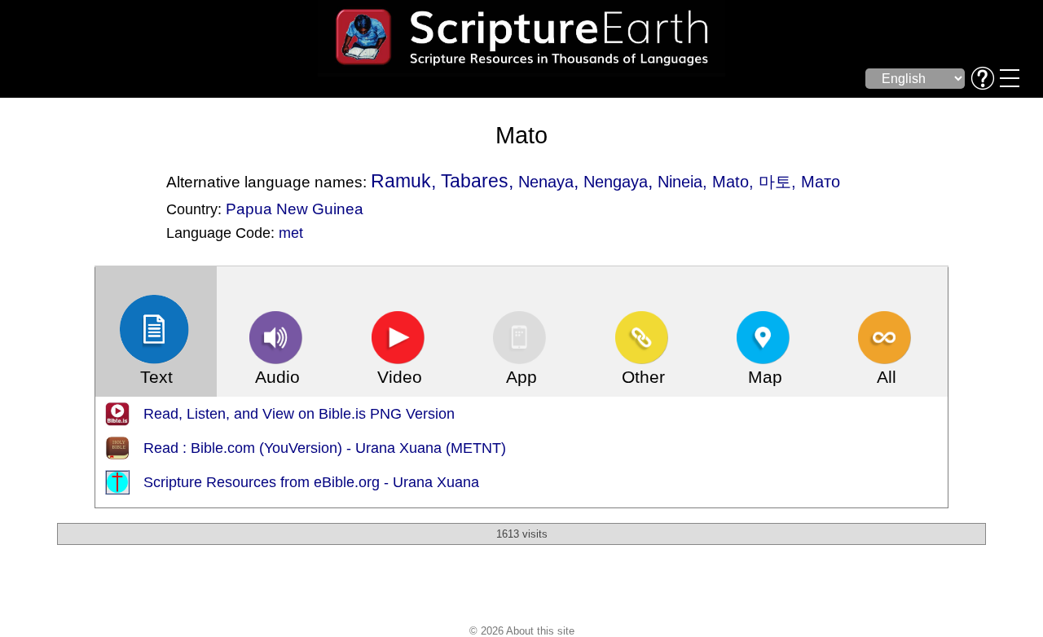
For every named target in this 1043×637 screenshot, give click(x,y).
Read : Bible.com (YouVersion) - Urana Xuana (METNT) (324, 448)
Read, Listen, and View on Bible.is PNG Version (299, 414)
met (291, 233)
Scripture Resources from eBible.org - (268, 482)
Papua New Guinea (294, 208)
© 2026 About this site (521, 631)
